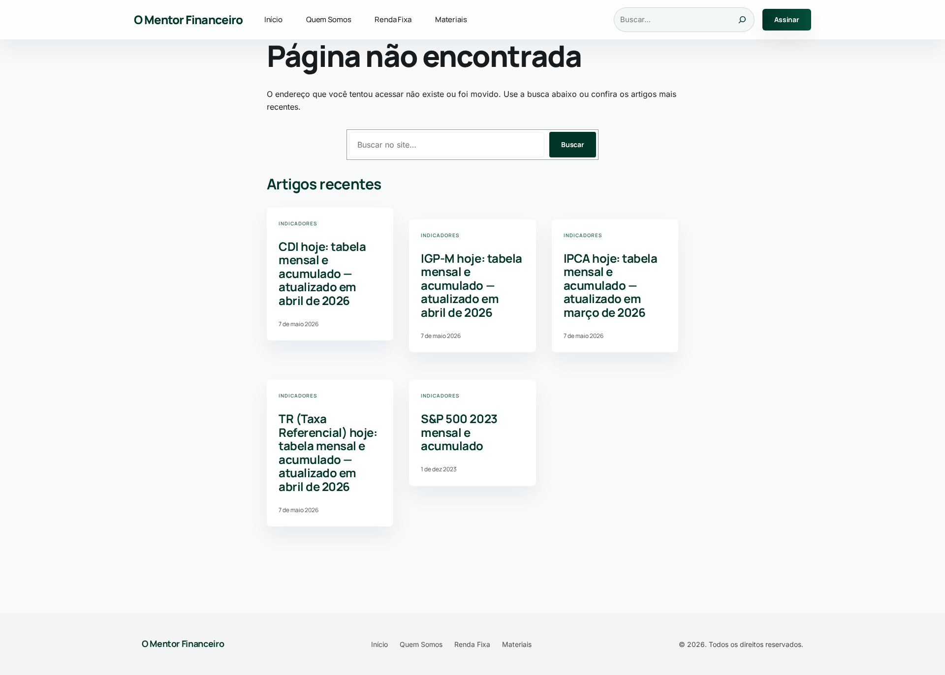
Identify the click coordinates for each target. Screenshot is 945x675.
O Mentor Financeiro (188, 19)
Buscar (572, 144)
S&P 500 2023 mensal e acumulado (459, 432)
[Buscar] (742, 20)
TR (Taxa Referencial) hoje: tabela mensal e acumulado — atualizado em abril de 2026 (328, 452)
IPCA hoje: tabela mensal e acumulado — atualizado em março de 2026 (611, 285)
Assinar (786, 19)
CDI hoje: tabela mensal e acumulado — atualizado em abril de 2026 (322, 273)
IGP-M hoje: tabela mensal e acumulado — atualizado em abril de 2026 (471, 285)
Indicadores (298, 223)
